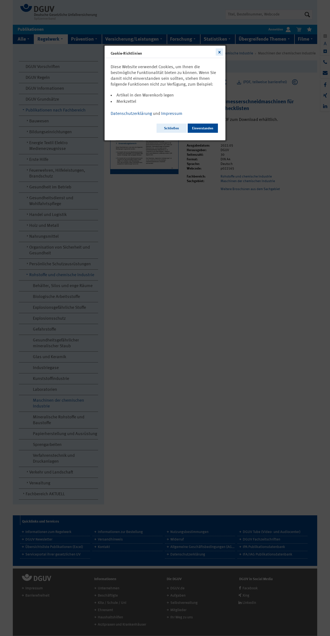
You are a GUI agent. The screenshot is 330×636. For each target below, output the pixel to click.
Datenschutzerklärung (131, 113)
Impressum (171, 113)
